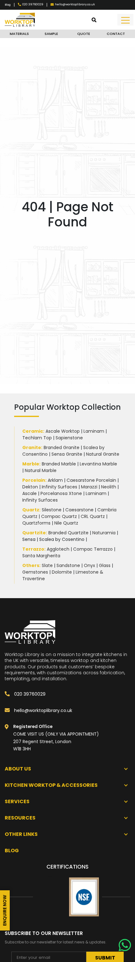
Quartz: (31, 510)
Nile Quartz (66, 523)
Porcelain (33, 480)
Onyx (89, 565)
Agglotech (58, 549)
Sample (51, 33)
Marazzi (89, 487)
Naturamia (104, 533)
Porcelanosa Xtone (61, 493)
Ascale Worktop (63, 431)
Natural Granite (102, 454)
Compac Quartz (59, 516)
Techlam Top (37, 438)
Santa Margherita (41, 556)
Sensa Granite (66, 454)
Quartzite (34, 533)
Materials (19, 33)
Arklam (55, 480)
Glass (105, 565)
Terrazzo (33, 549)
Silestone (52, 510)
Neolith (108, 487)
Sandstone (68, 565)
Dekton (30, 487)
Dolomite (62, 572)
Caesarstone (79, 510)
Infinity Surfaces (59, 487)
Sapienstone (69, 438)
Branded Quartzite (68, 533)
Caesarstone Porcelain (91, 480)
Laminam (94, 431)
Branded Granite (61, 447)
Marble (30, 464)
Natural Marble (41, 470)
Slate (47, 565)
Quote (83, 33)
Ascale (29, 493)
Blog (8, 5)
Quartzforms (36, 523)
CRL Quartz (93, 516)
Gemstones (35, 572)
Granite (31, 447)
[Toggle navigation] (125, 19)
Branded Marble (59, 464)
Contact (116, 33)
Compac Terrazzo (93, 549)
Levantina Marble (98, 464)
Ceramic (32, 431)
